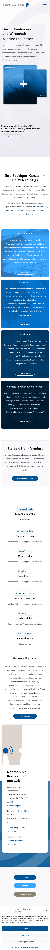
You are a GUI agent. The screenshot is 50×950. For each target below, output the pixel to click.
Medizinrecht (11, 210)
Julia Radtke (25, 576)
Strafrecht (22, 210)
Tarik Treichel (25, 618)
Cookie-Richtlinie (17, 947)
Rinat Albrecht (25, 638)
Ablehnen (25, 935)
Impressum (34, 947)
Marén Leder (25, 556)
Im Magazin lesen (12, 137)
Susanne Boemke (25, 513)
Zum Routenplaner (15, 805)
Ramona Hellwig (25, 536)
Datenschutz (26, 947)
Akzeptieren (25, 929)
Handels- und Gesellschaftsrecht (25, 386)
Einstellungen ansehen (25, 942)
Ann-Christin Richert (25, 598)
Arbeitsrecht (42, 207)
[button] (46, 910)
